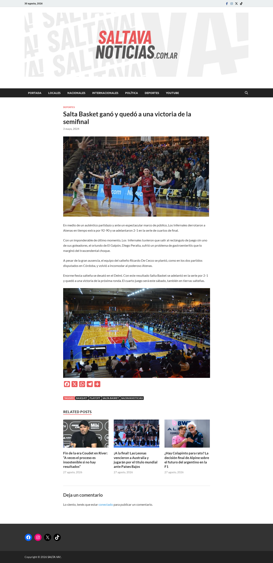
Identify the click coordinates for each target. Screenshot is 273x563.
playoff (95, 398)
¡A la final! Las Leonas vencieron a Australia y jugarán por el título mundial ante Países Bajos (135, 459)
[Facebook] (226, 3)
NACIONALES (76, 93)
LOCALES (54, 93)
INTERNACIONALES (105, 93)
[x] (236, 3)
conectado (106, 504)
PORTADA (34, 93)
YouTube (172, 93)
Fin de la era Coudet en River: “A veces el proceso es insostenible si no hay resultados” (85, 459)
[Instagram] (231, 3)
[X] (47, 537)
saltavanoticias (132, 398)
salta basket (111, 398)
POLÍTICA (131, 93)
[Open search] (246, 93)
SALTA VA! (54, 557)
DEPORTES (152, 93)
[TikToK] (241, 3)
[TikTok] (57, 537)
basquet (81, 398)
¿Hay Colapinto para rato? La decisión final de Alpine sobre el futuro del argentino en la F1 (186, 459)
